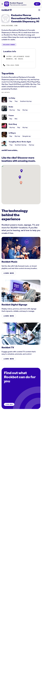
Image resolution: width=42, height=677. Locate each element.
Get (37, 4)
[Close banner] (2, 3)
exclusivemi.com (9, 25)
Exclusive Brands (9, 44)
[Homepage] (6, 10)
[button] (21, 183)
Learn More (9, 273)
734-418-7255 (12, 65)
